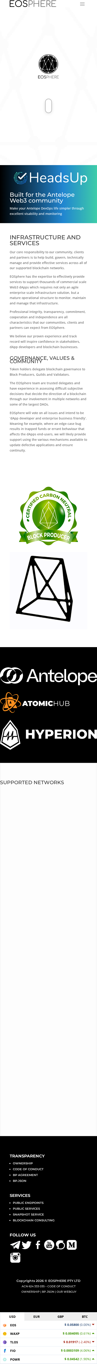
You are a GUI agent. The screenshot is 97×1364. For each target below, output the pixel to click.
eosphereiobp (24, 883)
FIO (11, 832)
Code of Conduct (28, 1169)
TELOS (14, 815)
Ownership (23, 1163)
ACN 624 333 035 (33, 1286)
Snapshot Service (28, 1214)
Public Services (26, 1208)
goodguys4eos (25, 894)
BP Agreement (25, 1175)
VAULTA (16, 797)
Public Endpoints (28, 1203)
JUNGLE (16, 841)
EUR (36, 1316)
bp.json (19, 1181)
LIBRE (14, 824)
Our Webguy (66, 1291)
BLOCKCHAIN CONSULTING (34, 1220)
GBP (61, 1316)
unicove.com (27, 910)
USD (12, 1316)
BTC (85, 1316)
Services (20, 1195)
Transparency (27, 1156)
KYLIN (14, 850)
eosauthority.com (27, 905)
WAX (12, 806)
